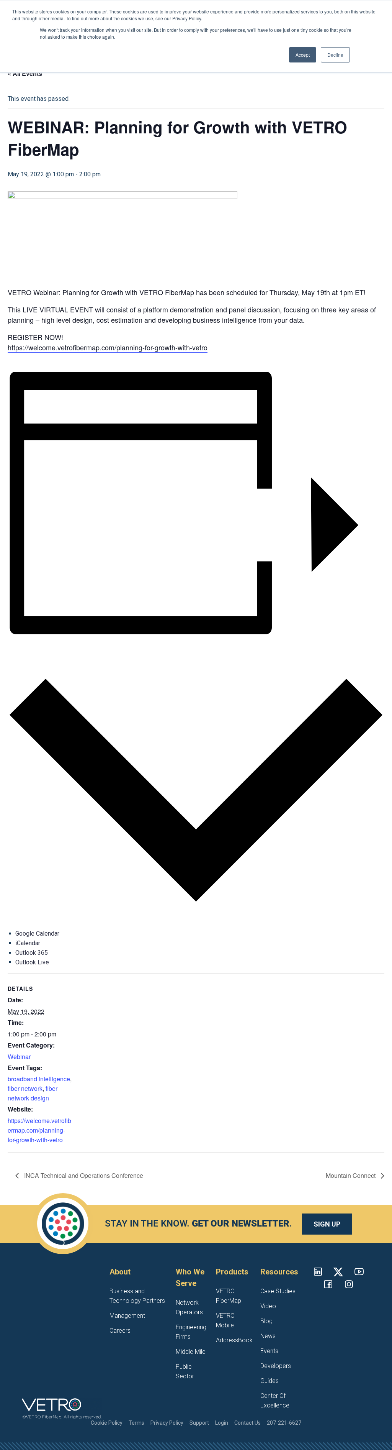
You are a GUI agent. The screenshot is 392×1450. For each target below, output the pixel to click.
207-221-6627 (284, 1423)
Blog (266, 1321)
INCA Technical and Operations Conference (83, 1175)
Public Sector (185, 1371)
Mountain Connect (351, 1175)
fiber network (25, 1088)
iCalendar (27, 943)
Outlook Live (32, 962)
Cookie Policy (106, 1423)
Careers (120, 1330)
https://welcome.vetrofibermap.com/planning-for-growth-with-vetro (107, 347)
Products (232, 1271)
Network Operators (189, 1307)
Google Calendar (37, 933)
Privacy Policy (166, 1423)
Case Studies (278, 1291)
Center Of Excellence (274, 1400)
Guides (269, 1380)
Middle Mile (191, 1351)
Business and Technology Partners (137, 1295)
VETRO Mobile (225, 1320)
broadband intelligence (39, 1078)
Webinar (19, 1056)
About (120, 1271)
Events (269, 1351)
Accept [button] (303, 54)
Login (221, 1423)
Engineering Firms (191, 1332)
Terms (136, 1423)
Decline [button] (335, 54)
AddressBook (234, 1340)
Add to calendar (27, 650)
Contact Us (247, 1423)
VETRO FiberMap (228, 1295)
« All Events (25, 73)
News (268, 1336)
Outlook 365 (31, 952)
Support (199, 1423)
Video (268, 1306)
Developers (275, 1366)
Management (127, 1315)
